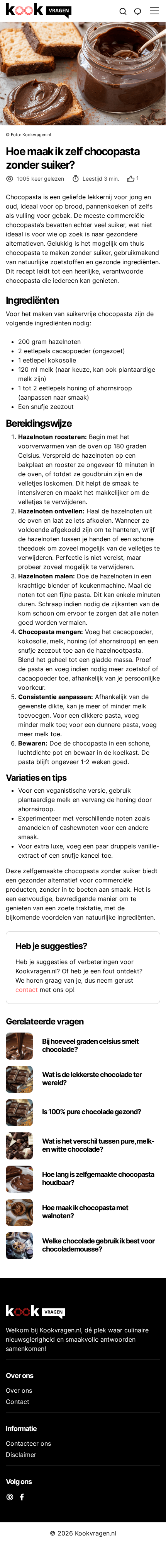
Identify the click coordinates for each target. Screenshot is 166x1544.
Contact (17, 1402)
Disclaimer (21, 1455)
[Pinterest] (10, 1496)
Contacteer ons (28, 1443)
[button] (133, 178)
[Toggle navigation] (152, 10)
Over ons (19, 1390)
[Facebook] (22, 1496)
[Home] (61, 11)
